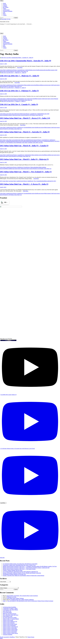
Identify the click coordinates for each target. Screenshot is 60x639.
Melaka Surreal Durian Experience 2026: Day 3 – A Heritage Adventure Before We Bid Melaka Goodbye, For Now (30, 566)
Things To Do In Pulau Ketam (10, 624)
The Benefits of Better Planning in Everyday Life (14, 574)
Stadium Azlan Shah (14, 142)
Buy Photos (5, 7)
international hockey (17, 141)
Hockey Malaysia (30, 167)
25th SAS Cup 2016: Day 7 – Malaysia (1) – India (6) (19, 76)
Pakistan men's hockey (8, 100)
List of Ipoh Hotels (7, 612)
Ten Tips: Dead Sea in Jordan (10, 617)
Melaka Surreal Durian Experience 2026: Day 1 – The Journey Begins (19, 569)
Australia (15, 140)
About (4, 3)
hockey (36, 140)
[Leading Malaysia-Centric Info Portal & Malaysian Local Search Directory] (11, 207)
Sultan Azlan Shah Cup (22, 71)
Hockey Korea (23, 127)
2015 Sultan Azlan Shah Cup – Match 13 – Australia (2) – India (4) (25, 132)
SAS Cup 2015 (5, 142)
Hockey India (24, 70)
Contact (5, 15)
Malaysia (50, 70)
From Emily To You (4, 21)
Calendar (5, 6)
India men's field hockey (27, 98)
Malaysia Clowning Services (9, 613)
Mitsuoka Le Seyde (11, 597)
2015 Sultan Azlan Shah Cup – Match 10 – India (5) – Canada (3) (24, 146)
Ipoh (37, 70)
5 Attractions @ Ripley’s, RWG (10, 608)
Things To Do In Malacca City (10, 621)
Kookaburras (41, 70)
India (12, 141)
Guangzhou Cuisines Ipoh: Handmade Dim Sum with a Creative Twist (19, 565)
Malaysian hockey (53, 155)
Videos (4, 8)
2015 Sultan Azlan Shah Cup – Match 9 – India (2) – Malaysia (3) (24, 159)
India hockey (31, 85)
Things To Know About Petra (10, 632)
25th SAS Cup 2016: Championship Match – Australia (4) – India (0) (25, 61)
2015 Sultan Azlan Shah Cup (6, 140)
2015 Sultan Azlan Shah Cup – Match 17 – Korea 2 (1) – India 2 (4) (25, 118)
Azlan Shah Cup (4, 70)
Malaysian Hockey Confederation (42, 141)
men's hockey (6, 71)
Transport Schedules (7, 11)
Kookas (46, 70)
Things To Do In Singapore (9, 625)
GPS (4, 12)
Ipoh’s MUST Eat (7, 611)
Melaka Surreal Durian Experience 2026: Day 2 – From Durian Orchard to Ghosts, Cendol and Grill (26, 567)
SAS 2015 (14, 71)
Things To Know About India (10, 628)
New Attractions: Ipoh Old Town (10, 615)
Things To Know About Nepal (10, 630)
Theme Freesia (30, 637)
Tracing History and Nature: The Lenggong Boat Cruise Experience (22, 595)
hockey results (5, 141)
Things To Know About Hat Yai (10, 626)
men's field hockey (52, 85)
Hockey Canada (29, 113)
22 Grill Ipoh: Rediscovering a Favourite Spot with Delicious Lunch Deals (20, 563)
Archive (5, 4)
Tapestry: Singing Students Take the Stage (12, 570)
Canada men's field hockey (14, 113)
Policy (4, 13)
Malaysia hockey (44, 85)
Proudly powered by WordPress (7, 637)
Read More (19, 67)
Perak (11, 71)
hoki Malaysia (25, 85)
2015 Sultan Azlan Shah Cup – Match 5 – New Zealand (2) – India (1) (26, 172)
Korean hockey (40, 127)
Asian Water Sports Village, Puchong (15, 598)
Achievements (6, 9)
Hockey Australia (17, 70)
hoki (29, 70)
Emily (4, 601)
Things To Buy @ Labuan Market (11, 618)
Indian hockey (33, 70)
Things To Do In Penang (8, 622)
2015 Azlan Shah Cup (5, 181)
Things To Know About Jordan (10, 629)
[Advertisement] (26, 29)
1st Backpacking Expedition (9, 607)
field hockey (10, 70)
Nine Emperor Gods (7, 616)
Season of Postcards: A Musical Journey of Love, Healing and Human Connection (22, 573)
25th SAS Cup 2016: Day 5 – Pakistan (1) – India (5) (19, 91)
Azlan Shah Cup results (23, 140)
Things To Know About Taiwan (10, 633)
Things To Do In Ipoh (8, 620)
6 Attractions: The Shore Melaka (10, 609)
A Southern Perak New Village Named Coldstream (22, 599)
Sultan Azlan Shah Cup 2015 (36, 142)
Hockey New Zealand (35, 181)
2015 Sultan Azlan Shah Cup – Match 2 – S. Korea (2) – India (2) (24, 184)
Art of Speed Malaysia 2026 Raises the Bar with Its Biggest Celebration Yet (20, 571)
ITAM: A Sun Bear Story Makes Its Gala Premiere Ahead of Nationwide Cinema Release (23, 575)
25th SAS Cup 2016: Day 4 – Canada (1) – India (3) (19, 104)
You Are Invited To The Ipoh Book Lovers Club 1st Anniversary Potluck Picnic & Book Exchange (30, 601)
